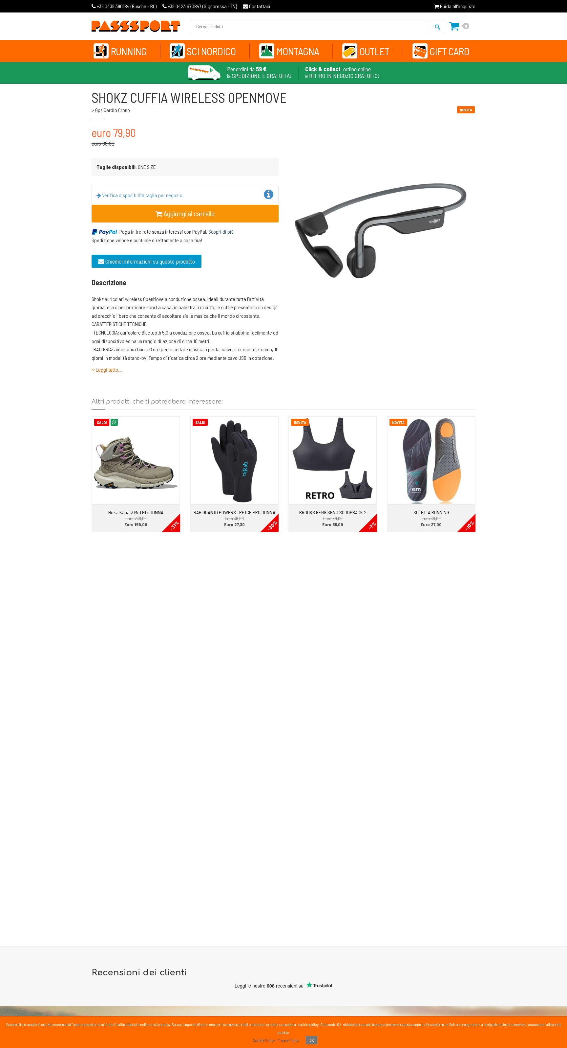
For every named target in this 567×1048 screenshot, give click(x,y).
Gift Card (449, 51)
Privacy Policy (288, 1040)
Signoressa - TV (202, 6)
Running (128, 51)
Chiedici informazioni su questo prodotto (149, 261)
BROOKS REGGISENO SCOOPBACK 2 (333, 512)
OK (311, 1040)
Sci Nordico (211, 51)
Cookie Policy (264, 1040)
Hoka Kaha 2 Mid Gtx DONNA (135, 512)
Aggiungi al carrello (188, 213)
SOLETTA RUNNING (431, 512)
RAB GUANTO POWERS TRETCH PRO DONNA (234, 512)
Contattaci (259, 6)
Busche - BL (127, 6)
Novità (300, 422)
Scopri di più (221, 231)
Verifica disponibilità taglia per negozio (141, 195)
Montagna (297, 51)
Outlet (374, 51)
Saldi (102, 422)
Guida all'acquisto (457, 6)
